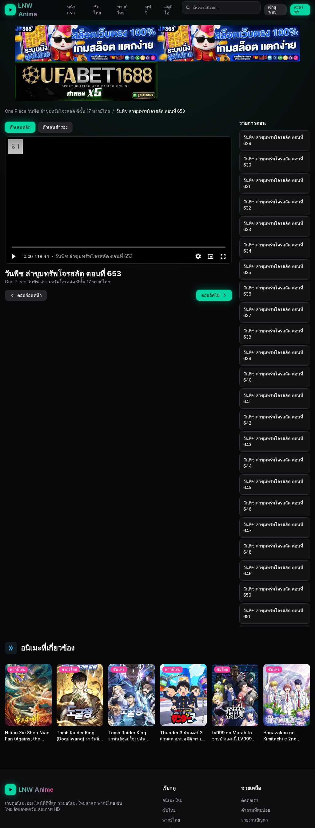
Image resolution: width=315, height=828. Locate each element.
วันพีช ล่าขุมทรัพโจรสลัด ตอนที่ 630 (273, 161)
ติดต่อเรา (249, 800)
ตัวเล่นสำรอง (55, 127)
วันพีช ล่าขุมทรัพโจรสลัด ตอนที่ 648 (273, 549)
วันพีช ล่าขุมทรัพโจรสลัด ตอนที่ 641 (273, 398)
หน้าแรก (71, 9)
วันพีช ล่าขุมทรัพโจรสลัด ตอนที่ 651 (273, 613)
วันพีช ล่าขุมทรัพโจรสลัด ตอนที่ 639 (273, 355)
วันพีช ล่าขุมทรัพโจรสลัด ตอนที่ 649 (273, 570)
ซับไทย (97, 9)
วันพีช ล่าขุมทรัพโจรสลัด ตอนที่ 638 (273, 333)
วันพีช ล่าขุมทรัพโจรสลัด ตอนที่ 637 (273, 312)
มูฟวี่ (148, 9)
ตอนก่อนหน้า (29, 295)
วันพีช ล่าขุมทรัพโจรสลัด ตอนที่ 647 (273, 527)
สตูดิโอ (168, 9)
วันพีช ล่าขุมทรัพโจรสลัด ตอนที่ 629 (273, 140)
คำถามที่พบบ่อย (255, 810)
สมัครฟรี (298, 9)
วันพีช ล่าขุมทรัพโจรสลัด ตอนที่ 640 (273, 377)
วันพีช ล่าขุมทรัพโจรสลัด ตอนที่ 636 (273, 290)
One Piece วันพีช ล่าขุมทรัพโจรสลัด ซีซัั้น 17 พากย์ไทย (57, 111)
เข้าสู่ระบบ (272, 9)
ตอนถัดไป (210, 295)
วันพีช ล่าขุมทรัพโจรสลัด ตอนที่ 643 (273, 441)
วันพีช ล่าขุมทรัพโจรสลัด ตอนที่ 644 (273, 463)
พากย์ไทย (122, 9)
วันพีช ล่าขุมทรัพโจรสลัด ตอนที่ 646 (273, 506)
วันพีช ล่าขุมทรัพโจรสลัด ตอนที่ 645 (273, 484)
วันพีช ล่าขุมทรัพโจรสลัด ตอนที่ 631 (273, 183)
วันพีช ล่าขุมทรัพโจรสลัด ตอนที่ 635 (273, 269)
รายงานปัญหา (254, 819)
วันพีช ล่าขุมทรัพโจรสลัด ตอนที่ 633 (273, 226)
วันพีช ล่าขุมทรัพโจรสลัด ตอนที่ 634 (273, 247)
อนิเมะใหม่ (172, 800)
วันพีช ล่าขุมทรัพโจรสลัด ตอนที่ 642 (273, 420)
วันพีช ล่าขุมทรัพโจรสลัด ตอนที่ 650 (273, 592)
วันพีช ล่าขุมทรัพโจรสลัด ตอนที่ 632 (273, 204)
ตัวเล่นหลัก (20, 127)
